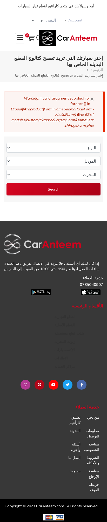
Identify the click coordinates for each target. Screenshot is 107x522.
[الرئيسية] (69, 38)
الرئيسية (97, 69)
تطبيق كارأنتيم (75, 420)
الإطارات (61, 358)
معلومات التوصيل (92, 433)
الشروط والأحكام (92, 460)
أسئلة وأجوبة (75, 447)
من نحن (93, 417)
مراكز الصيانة (65, 366)
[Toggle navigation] (20, 38)
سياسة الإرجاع (94, 474)
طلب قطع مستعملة (69, 333)
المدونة (75, 430)
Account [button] (75, 20)
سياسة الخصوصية (91, 447)
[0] (32, 39)
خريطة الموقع (94, 487)
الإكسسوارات (65, 349)
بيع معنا (75, 471)
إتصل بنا (74, 457)
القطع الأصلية (65, 325)
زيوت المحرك (65, 341)
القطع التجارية (65, 316)
